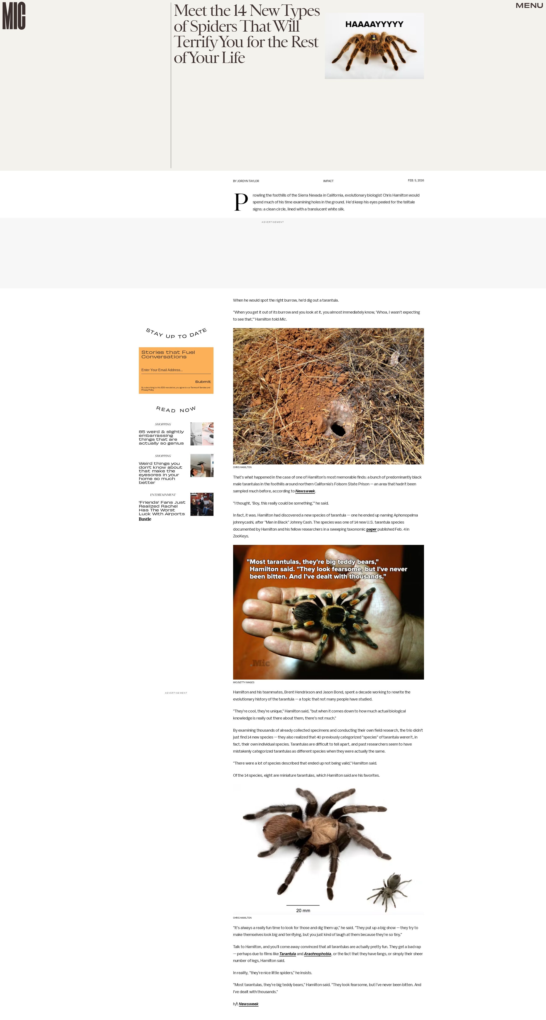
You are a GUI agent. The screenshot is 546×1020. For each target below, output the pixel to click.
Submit (203, 381)
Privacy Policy (147, 390)
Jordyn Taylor (248, 181)
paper (371, 529)
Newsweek (305, 491)
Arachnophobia (317, 954)
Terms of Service (198, 388)
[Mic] (14, 16)
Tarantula (287, 954)
